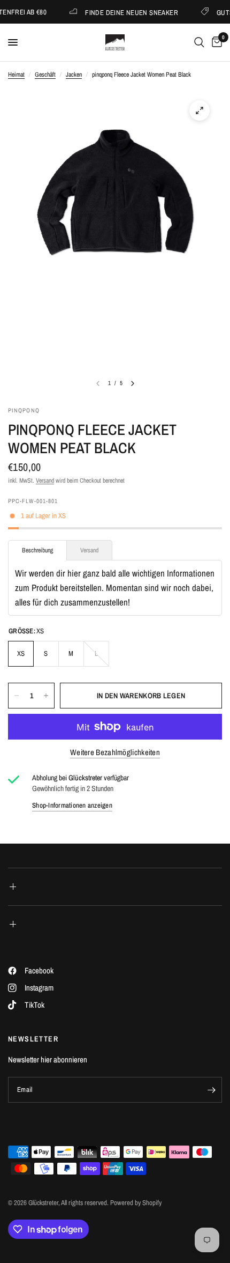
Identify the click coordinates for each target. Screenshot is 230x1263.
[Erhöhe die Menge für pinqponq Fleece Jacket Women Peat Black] (46, 695)
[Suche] (199, 42)
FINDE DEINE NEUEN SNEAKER (124, 12)
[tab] (37, 550)
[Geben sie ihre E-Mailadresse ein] (211, 1090)
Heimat (16, 74)
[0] (215, 42)
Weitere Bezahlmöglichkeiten (115, 752)
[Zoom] (199, 110)
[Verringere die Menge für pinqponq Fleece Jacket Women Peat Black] (17, 695)
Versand (45, 480)
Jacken (74, 74)
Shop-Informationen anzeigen (72, 805)
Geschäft (45, 74)
